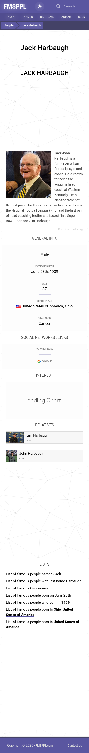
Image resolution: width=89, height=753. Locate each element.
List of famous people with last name (43, 581)
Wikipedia (46, 348)
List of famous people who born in (38, 602)
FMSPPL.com (44, 745)
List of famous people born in (39, 612)
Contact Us (75, 745)
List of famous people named (33, 574)
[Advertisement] (44, 101)
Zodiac (66, 16)
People (11, 16)
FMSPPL (15, 6)
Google (47, 361)
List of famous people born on (38, 595)
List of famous (27, 588)
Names (28, 16)
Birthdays (47, 16)
